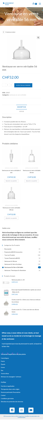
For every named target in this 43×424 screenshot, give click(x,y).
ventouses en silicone (10, 261)
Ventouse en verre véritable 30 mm (31, 171)
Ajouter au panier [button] (11, 181)
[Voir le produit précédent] (3, 32)
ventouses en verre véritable (18, 95)
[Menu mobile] (39, 3)
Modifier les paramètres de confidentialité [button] (28, 416)
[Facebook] (12, 410)
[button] (38, 37)
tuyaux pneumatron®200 (12, 258)
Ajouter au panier (23, 85)
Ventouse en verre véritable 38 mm (11, 209)
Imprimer (21, 416)
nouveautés (7, 249)
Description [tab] (21, 107)
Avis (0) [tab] (21, 111)
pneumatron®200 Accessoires (13, 252)
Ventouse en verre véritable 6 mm (11, 171)
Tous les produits (9, 255)
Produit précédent (10, 32)
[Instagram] (21, 410)
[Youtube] (30, 410)
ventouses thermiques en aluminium (15, 270)
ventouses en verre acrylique (13, 264)
